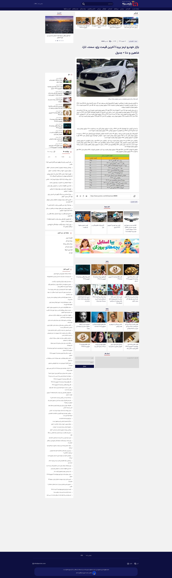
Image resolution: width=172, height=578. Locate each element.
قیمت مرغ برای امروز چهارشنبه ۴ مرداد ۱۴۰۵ (61, 489)
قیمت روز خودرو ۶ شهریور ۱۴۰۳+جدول (114, 226)
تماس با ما (40, 4)
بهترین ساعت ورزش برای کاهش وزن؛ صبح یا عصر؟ (59, 373)
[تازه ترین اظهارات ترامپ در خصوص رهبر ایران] (67, 132)
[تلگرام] (80, 196)
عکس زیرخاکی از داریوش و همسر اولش (115, 325)
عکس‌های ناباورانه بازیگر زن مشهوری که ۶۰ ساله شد (99, 325)
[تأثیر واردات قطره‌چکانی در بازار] (99, 216)
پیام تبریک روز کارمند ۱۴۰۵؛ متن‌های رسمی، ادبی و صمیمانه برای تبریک (99, 299)
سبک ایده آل (69, 241)
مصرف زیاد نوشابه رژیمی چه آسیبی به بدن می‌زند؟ (59, 376)
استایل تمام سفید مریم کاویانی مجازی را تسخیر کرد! (115, 346)
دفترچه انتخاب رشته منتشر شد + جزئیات (55, 101)
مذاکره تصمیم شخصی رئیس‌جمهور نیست (62, 421)
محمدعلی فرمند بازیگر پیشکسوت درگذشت (61, 282)
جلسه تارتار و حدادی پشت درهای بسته (62, 492)
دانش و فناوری (92, 9)
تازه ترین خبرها (68, 250)
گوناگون (136, 13)
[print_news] (86, 196)
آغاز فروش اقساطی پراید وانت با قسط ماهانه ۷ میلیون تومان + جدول (55, 94)
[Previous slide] (47, 25)
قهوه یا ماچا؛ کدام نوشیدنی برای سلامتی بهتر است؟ (59, 289)
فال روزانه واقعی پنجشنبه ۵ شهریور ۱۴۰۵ (83, 278)
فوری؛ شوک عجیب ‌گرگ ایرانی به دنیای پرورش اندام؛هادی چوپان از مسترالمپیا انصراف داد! (115, 300)
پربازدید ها (66, 152)
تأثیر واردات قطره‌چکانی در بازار (98, 226)
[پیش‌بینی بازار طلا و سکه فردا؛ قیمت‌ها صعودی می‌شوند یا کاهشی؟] (67, 106)
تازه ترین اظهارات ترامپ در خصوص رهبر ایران (55, 133)
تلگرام (131, 564)
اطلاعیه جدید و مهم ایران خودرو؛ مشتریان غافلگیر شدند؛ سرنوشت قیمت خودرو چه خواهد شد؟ (130, 228)
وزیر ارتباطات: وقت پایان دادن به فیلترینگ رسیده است (58, 466)
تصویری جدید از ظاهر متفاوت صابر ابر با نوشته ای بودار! (83, 327)
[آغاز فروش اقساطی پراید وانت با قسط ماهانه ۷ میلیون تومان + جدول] (67, 93)
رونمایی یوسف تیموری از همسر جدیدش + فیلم (59, 168)
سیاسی (122, 9)
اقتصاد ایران (69, 238)
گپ (137, 564)
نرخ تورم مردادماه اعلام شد (65, 418)
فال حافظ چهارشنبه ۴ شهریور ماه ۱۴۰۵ (84, 346)
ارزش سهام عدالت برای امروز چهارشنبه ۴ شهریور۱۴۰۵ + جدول (55, 146)
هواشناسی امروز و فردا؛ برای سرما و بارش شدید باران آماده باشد (131, 26)
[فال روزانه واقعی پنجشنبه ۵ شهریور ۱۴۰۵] (83, 269)
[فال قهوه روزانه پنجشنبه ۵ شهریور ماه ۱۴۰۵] (83, 21)
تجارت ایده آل (68, 247)
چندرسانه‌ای (75, 9)
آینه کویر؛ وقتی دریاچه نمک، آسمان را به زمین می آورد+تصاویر (58, 37)
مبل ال (70, 253)
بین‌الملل (116, 9)
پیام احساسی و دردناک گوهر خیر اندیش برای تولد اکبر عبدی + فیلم (131, 299)
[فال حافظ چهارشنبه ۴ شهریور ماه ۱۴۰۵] (83, 337)
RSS (36, 4)
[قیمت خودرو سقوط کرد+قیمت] (83, 216)
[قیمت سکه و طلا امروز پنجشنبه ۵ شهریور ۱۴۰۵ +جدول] (114, 21)
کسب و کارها (67, 9)
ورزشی (99, 9)
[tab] (62, 40)
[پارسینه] (129, 3)
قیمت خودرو (134, 202)
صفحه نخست (135, 9)
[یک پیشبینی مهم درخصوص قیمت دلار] (67, 139)
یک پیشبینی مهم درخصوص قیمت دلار (55, 140)
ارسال (84, 366)
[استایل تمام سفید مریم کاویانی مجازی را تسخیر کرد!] (115, 337)
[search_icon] (83, 4)
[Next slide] (71, 25)
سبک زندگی (83, 9)
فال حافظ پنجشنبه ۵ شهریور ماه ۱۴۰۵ (99, 26)
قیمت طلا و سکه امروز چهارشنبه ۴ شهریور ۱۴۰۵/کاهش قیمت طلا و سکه (131, 347)
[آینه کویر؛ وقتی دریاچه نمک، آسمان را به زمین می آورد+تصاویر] (59, 24)
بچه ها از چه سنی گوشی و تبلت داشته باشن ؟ (59, 205)
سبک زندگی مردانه (67, 244)
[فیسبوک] (83, 196)
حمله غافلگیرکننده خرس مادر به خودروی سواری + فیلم (59, 307)
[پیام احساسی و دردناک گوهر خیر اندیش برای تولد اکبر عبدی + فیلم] (131, 289)
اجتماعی (110, 9)
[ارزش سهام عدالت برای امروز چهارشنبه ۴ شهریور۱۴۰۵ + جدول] (67, 145)
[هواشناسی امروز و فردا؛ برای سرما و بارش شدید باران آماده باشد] (130, 21)
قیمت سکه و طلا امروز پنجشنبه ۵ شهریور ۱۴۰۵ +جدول (115, 26)
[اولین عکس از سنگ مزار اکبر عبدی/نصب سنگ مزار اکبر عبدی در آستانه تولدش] (131, 317)
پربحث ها (50, 152)
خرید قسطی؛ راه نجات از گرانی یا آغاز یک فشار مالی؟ (59, 330)
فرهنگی (104, 9)
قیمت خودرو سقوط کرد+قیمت (83, 226)
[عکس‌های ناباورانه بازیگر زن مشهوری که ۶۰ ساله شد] (99, 317)
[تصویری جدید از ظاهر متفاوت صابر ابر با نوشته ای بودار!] (83, 317)
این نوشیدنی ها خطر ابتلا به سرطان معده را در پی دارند (59, 495)
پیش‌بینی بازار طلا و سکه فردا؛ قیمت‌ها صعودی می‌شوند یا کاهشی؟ (55, 107)
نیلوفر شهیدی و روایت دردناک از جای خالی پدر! (100, 346)
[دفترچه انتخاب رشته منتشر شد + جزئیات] (67, 100)
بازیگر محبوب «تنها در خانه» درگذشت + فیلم (59, 171)
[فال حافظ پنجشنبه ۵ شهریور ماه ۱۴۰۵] (99, 21)
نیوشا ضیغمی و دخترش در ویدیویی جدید (60, 183)
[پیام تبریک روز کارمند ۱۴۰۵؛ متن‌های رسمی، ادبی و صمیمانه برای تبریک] (99, 289)
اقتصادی (128, 9)
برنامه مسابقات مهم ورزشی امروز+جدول (55, 81)
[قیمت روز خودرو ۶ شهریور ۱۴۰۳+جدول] (115, 216)
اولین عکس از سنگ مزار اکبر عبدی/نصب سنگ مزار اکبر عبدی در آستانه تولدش (131, 327)
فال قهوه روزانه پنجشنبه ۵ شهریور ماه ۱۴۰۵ (83, 26)
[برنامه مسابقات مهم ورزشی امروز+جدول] (67, 80)
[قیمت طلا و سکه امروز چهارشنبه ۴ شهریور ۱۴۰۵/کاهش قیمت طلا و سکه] (131, 337)
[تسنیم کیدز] (107, 246)
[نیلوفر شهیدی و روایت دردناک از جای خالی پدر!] (99, 337)
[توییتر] (77, 196)
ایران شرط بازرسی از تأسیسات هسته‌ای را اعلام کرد (60, 438)
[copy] (134, 196)
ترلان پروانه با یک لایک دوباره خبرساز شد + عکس (58, 179)
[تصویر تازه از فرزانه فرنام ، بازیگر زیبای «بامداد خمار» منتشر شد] (83, 289)
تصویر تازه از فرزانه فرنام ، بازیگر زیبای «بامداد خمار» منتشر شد (83, 299)
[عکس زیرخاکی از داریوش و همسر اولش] (115, 317)
